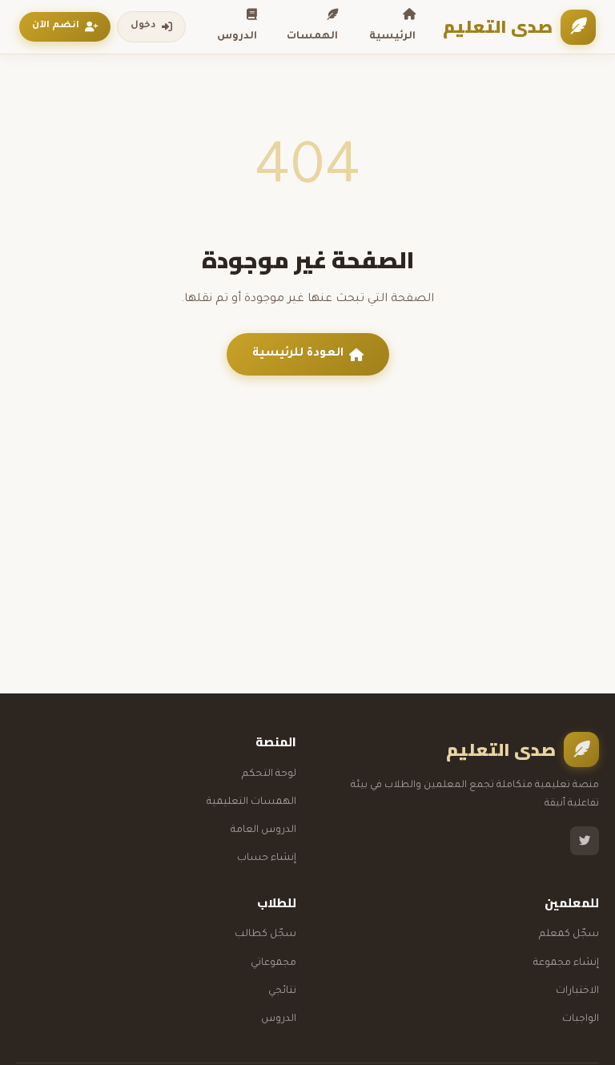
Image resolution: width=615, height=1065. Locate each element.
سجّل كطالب (265, 934)
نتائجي (282, 991)
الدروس (237, 36)
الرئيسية (392, 36)
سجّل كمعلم (569, 934)
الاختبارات (577, 991)
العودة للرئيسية (298, 354)
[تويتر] (584, 840)
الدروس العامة (263, 830)
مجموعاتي (273, 963)
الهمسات (312, 36)
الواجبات (580, 1019)
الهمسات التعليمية (251, 802)
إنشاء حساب (266, 858)
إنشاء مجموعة (566, 963)
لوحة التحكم (269, 774)
